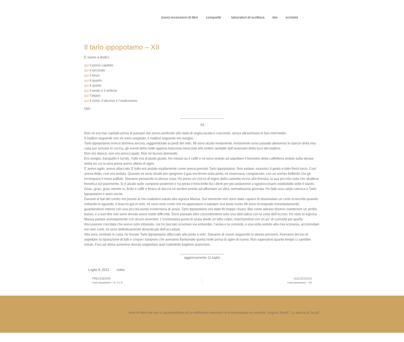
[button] (214, 17)
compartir (213, 17)
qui (86, 65)
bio (275, 17)
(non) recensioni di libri (179, 17)
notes (121, 270)
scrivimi (292, 17)
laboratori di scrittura (247, 17)
